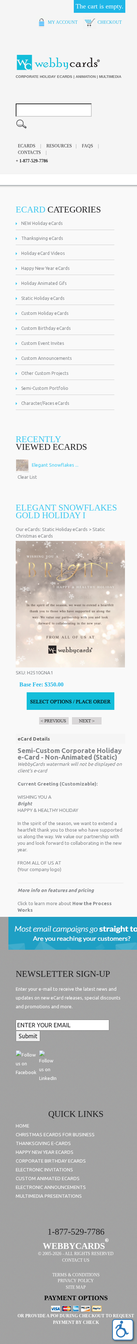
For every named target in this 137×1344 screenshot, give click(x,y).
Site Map (76, 1287)
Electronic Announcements (51, 1187)
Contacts (29, 152)
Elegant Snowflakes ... (55, 464)
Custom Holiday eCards (44, 313)
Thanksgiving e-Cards (43, 1143)
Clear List (27, 476)
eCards (26, 145)
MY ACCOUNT (62, 22)
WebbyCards (74, 1246)
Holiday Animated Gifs (43, 283)
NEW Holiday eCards (41, 223)
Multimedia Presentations (49, 1195)
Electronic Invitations (44, 1169)
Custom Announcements (46, 358)
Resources (59, 145)
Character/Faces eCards (45, 403)
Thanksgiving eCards (42, 238)
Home (22, 1125)
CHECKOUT (109, 22)
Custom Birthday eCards (46, 328)
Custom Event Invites (42, 343)
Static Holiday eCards (42, 298)
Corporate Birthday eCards (51, 1160)
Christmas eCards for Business (55, 1134)
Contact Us (76, 1260)
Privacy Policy (76, 1280)
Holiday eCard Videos (43, 253)
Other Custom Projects (44, 373)
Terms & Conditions (76, 1274)
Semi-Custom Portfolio (44, 388)
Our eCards (28, 529)
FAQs (87, 145)
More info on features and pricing (56, 890)
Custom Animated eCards (48, 1178)
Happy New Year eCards (45, 268)
